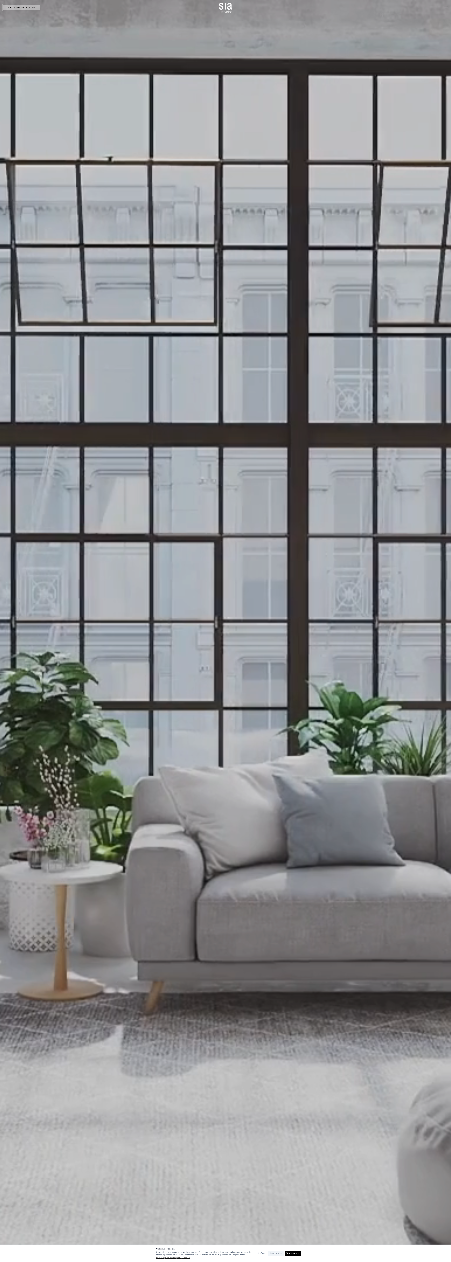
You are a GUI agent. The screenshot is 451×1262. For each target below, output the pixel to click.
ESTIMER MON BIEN (21, 7)
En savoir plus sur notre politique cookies (173, 1258)
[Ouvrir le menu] (446, 7)
